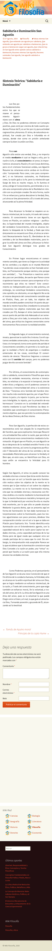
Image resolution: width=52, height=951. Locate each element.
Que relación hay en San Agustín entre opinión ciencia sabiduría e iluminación (25, 50)
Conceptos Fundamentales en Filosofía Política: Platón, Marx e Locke (17, 878)
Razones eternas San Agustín (24, 52)
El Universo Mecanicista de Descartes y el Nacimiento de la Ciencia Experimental (17, 904)
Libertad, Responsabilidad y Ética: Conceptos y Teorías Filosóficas (16, 868)
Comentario (9, 666)
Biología (36, 816)
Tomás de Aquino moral (17, 629)
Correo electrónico (9, 691)
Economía (36, 833)
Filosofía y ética (11, 930)
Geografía (14, 821)
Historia (13, 827)
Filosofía (25, 38)
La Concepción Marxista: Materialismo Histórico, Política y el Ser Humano (17, 894)
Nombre (7, 684)
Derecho (14, 833)
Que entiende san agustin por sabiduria (25, 41)
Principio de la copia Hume (33, 633)
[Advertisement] (34, 104)
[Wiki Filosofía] (26, 9)
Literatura (36, 821)
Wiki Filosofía (10, 945)
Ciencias (14, 816)
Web (5, 698)
